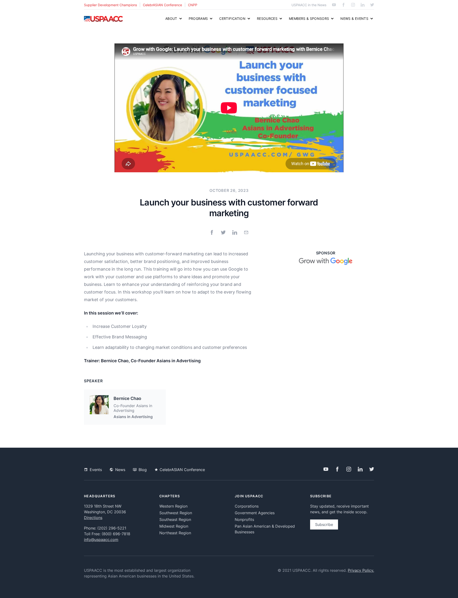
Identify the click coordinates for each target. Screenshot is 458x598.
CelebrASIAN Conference (162, 5)
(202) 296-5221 (111, 528)
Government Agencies (255, 512)
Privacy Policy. (361, 570)
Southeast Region (175, 519)
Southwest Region (175, 512)
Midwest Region (173, 526)
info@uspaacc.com (101, 539)
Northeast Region (175, 532)
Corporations (247, 506)
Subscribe (324, 524)
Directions (93, 517)
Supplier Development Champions (110, 5)
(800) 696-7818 (116, 533)
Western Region (173, 506)
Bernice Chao (127, 398)
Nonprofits (244, 519)
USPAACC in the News (308, 5)
